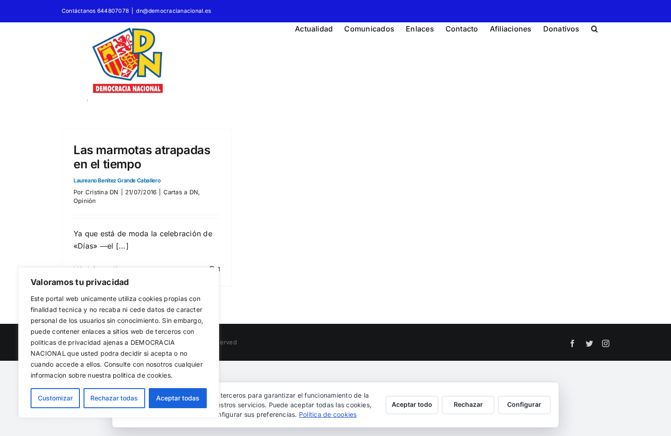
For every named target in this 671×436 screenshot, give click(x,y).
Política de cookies (328, 414)
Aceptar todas (177, 398)
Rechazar (468, 404)
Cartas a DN (181, 192)
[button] (594, 27)
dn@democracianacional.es (173, 10)
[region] (118, 342)
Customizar (55, 398)
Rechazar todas (114, 398)
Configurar (524, 404)
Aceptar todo (412, 404)
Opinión (84, 200)
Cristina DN (102, 192)
